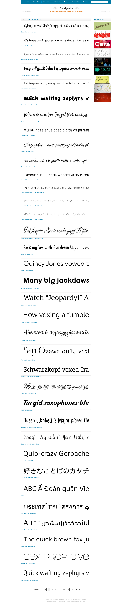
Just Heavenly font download (30, 122)
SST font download (27, 460)
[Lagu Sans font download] (56, 321)
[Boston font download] (56, 269)
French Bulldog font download (30, 75)
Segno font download (27, 46)
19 (68, 589)
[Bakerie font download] (56, 165)
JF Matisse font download (29, 105)
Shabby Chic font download (29, 59)
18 (64, 589)
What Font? (69, 599)
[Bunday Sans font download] (56, 578)
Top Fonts (46, 2)
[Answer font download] (56, 562)
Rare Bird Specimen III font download (32, 206)
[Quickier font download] (102, 57)
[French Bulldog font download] (56, 73)
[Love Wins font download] (56, 392)
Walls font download (27, 410)
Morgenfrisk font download (29, 88)
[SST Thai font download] (56, 512)
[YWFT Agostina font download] (56, 286)
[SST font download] (56, 459)
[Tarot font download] (56, 252)
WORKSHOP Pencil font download (31, 427)
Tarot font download (27, 254)
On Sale (66, 2)
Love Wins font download (28, 393)
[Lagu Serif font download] (56, 303)
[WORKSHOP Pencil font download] (56, 425)
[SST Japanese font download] (56, 476)
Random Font (75, 2)
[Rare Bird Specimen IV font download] (56, 191)
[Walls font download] (56, 409)
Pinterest (85, 2)
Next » (78, 589)
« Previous (36, 589)
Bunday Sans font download (29, 580)
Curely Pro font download (29, 32)
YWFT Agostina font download (30, 288)
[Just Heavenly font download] (56, 120)
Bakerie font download (28, 167)
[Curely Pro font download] (56, 30)
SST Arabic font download (29, 530)
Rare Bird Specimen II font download (32, 219)
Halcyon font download (28, 546)
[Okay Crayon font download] (102, 93)
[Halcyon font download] (56, 545)
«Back (24, 19)
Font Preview (56, 2)
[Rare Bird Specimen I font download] (56, 237)
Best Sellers (36, 2)
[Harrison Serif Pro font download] (56, 375)
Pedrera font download (28, 360)
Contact (84, 599)
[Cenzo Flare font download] (56, 178)
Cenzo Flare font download (29, 180)
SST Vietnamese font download (30, 496)
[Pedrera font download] (56, 358)
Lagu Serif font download (28, 305)
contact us (72, 601)
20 (72, 589)
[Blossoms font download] (56, 338)
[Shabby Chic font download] (56, 57)
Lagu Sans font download (29, 322)
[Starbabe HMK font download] (102, 84)
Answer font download (28, 563)
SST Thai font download (28, 513)
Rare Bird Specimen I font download (32, 238)
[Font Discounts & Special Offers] (102, 39)
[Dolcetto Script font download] (56, 442)
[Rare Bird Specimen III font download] (56, 204)
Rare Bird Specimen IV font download (32, 192)
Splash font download (27, 151)
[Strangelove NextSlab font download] (102, 66)
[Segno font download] (56, 44)
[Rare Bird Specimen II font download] (56, 218)
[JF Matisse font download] (56, 103)
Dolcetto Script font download (30, 444)
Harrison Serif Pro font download (31, 376)
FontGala (55, 599)
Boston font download (27, 270)
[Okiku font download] (102, 75)
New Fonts (26, 2)
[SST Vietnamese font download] (56, 494)
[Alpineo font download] (56, 134)
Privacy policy (77, 599)
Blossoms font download (28, 340)
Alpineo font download (28, 135)
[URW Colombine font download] (102, 102)
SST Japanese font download (30, 477)
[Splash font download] (56, 150)
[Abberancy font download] (102, 30)
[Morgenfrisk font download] (56, 87)
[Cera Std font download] (102, 48)
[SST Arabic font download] (56, 528)
